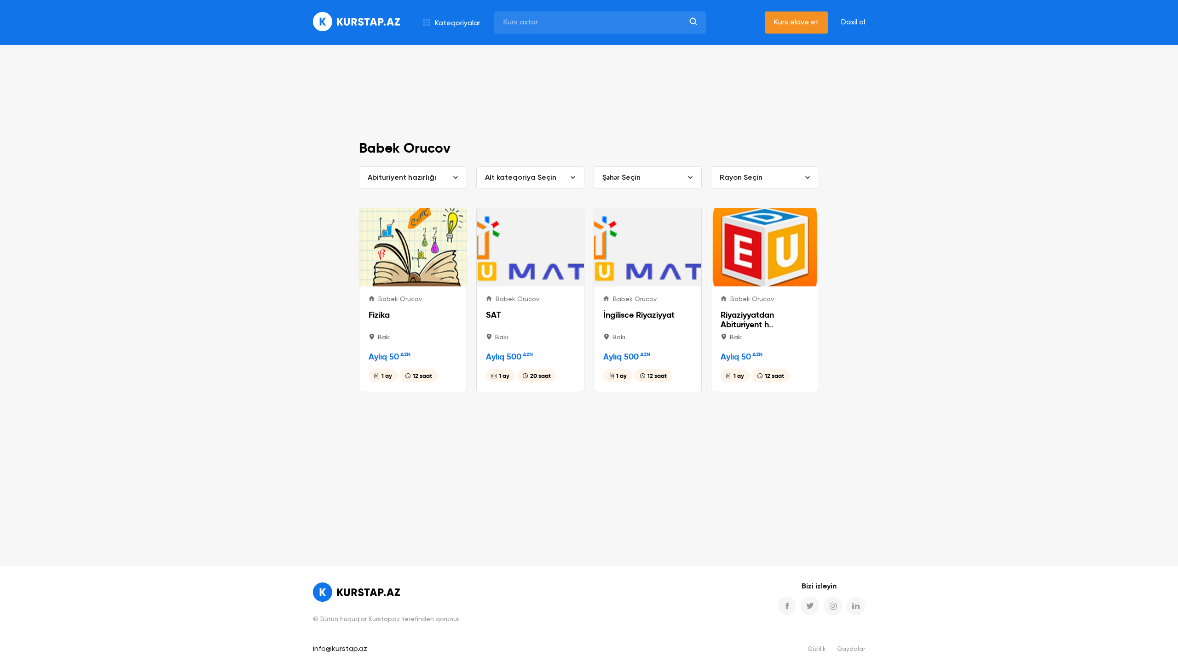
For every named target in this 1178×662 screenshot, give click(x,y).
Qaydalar (851, 649)
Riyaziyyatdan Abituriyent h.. (747, 319)
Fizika (379, 315)
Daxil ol (853, 22)
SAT (493, 315)
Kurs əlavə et (796, 22)
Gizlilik (817, 649)
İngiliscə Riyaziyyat (639, 315)
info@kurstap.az (340, 649)
